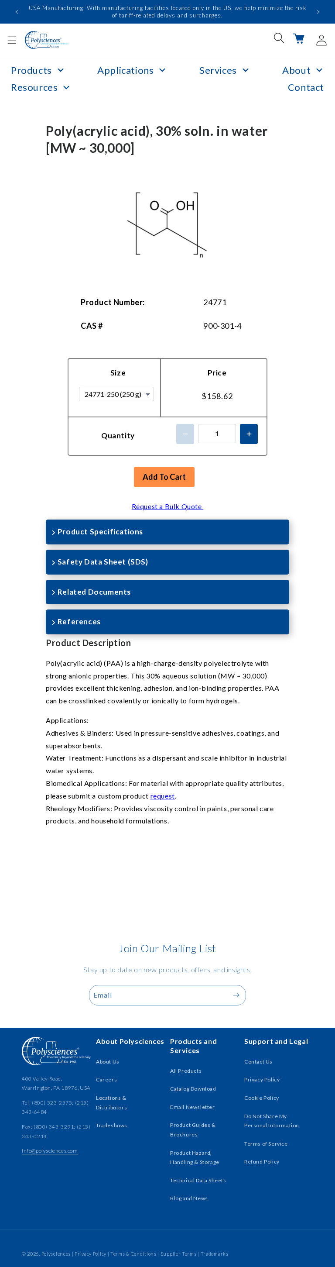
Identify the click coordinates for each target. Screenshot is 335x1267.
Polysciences (56, 1254)
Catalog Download (193, 1088)
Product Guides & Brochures (193, 1130)
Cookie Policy (261, 1098)
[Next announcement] (318, 11)
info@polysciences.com (50, 1150)
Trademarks (215, 1254)
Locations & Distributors (111, 1103)
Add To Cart (164, 477)
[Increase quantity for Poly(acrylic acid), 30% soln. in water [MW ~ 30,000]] (249, 434)
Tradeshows (111, 1125)
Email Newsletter (192, 1107)
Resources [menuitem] (34, 87)
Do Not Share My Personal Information (271, 1121)
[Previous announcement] (17, 11)
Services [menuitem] (218, 70)
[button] (11, 40)
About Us (108, 1061)
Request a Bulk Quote (168, 506)
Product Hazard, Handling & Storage (194, 1158)
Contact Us (258, 1061)
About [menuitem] (296, 70)
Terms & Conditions (133, 1254)
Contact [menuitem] (306, 87)
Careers (106, 1079)
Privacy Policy (262, 1079)
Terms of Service (266, 1143)
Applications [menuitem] (125, 70)
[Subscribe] (236, 995)
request (162, 796)
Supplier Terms (179, 1254)
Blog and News (189, 1198)
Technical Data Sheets (198, 1180)
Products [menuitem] (31, 70)
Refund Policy (262, 1161)
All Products (186, 1070)
